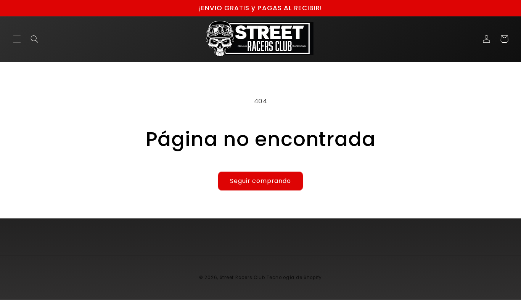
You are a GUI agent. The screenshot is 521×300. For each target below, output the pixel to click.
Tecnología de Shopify (294, 277)
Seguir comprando (260, 180)
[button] (17, 39)
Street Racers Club (242, 277)
